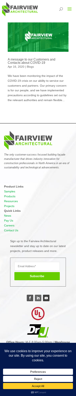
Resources (11, 201)
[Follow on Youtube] (46, 298)
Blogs (30, 66)
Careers (9, 225)
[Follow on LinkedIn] (38, 298)
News (7, 215)
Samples (9, 191)
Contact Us (11, 230)
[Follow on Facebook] (30, 298)
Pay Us (8, 220)
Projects (9, 206)
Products (9, 196)
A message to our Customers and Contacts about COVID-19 (31, 61)
